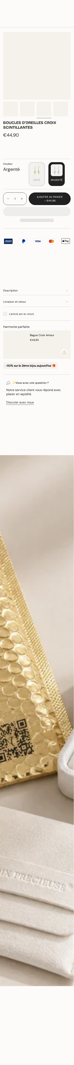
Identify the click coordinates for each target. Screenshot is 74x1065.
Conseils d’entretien (21, 448)
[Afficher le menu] (5, 14)
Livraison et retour (14, 301)
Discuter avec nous (20, 402)
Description (10, 290)
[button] (37, 211)
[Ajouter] (64, 352)
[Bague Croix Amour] (15, 344)
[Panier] (68, 14)
